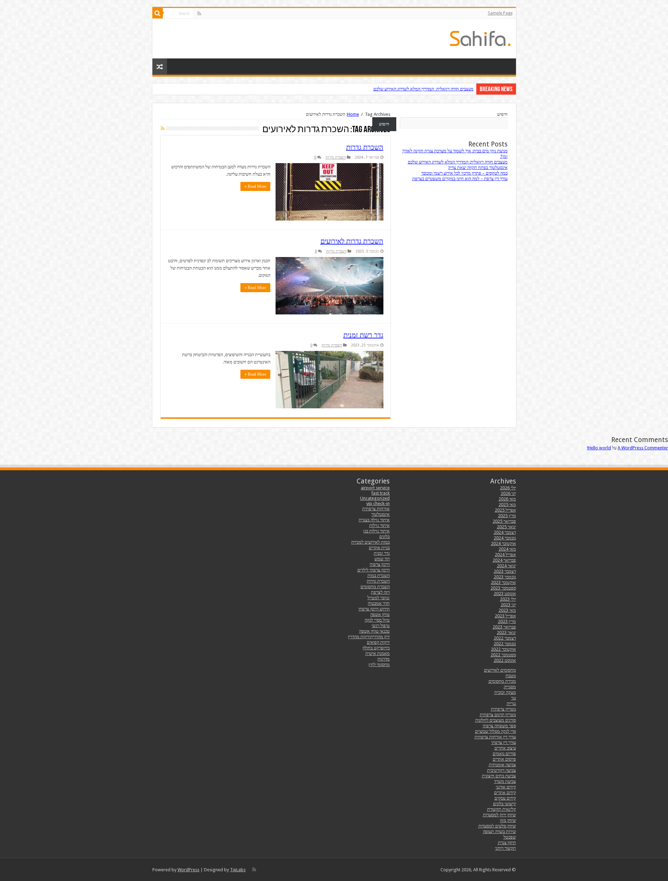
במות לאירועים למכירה (370, 542)
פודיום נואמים (504, 753)
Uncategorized (375, 498)
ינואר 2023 (506, 632)
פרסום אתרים (504, 759)
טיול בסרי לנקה (377, 620)
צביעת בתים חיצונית (499, 775)
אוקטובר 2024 (503, 543)
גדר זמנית (382, 553)
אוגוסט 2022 (505, 660)
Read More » (255, 186)
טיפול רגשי (381, 625)
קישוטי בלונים (504, 803)
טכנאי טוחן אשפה (374, 631)
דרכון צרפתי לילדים (373, 569)
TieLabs (238, 869)
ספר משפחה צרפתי (499, 725)
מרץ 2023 (507, 621)
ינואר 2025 (506, 526)
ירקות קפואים (378, 642)
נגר (513, 697)
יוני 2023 (508, 604)
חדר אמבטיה (379, 603)
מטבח (511, 675)
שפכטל (509, 837)
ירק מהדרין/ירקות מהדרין (369, 636)
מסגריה (510, 686)
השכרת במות (378, 575)
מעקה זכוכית (505, 692)
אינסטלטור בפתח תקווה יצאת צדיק (478, 167)
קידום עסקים (505, 798)
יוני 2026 (508, 493)
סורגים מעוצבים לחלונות (495, 720)
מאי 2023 (507, 610)
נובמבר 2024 (505, 537)
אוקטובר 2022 (503, 649)
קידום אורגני (506, 787)
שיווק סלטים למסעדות (497, 825)
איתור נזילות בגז (376, 531)
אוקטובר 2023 (503, 582)
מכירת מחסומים (502, 681)
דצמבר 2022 (505, 638)
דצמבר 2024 (505, 532)
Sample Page (500, 13)
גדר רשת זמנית (363, 335)
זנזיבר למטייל (378, 597)
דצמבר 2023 (505, 571)
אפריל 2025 (505, 510)
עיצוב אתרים (505, 748)
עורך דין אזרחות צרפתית (495, 736)
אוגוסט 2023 (505, 593)
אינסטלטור (380, 514)
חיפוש (502, 114)
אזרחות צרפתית (376, 508)
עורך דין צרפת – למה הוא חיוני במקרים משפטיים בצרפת (460, 178)
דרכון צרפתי (379, 564)
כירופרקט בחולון (376, 647)
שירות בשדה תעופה (499, 831)
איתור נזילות (379, 525)
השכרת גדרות (364, 147)
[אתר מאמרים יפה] (480, 37)
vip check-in (378, 503)
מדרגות (383, 659)
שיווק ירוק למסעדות (499, 814)
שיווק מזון (508, 820)
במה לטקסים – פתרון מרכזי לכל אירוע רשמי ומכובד (464, 173)
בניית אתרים (379, 547)
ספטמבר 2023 (503, 588)
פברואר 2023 (504, 627)
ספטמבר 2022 (503, 654)
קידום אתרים (505, 792)
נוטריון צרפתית (503, 709)
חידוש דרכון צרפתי (374, 608)
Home (353, 114)
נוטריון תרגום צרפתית (498, 714)
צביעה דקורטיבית (501, 770)
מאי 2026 (507, 499)
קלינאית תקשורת (501, 809)
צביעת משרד (505, 781)
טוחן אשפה (380, 614)
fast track (380, 493)
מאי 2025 (507, 504)
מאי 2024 (507, 549)
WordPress (188, 869)
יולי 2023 (508, 599)
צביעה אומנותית (502, 764)
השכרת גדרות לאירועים (351, 241)
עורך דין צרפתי (503, 742)
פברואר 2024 (504, 560)
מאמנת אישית (377, 653)
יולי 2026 (508, 487)
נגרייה (511, 703)
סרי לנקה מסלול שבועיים (495, 731)
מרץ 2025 (507, 515)
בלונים (384, 536)
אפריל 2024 (505, 554)
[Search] (157, 13)
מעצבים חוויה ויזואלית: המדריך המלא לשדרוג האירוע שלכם (423, 88)
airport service (375, 487)
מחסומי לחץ (379, 664)
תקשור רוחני (505, 848)
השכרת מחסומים (375, 586)
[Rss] (199, 13)
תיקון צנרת (507, 842)
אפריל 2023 (505, 615)
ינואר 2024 (506, 565)
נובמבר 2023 (505, 576)
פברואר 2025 (504, 521)
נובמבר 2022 (505, 643)
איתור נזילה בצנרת (374, 519)
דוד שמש (382, 558)
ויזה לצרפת (380, 592)
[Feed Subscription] (163, 128)
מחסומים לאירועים (500, 670)
